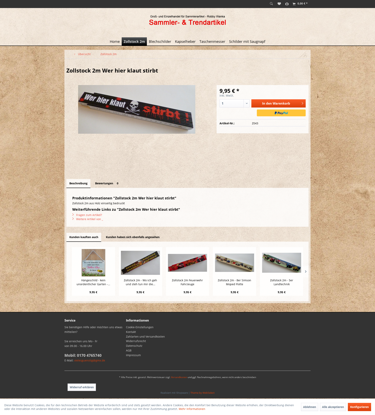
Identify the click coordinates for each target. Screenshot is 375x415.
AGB (128, 350)
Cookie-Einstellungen (140, 327)
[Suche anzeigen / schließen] (271, 4)
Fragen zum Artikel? (88, 215)
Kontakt (131, 332)
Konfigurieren (359, 407)
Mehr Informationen (192, 409)
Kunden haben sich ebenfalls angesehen (133, 237)
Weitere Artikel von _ (89, 219)
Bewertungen (106, 183)
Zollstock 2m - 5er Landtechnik (281, 282)
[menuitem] (271, 4)
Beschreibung (78, 183)
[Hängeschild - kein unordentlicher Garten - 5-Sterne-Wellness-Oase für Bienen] (93, 262)
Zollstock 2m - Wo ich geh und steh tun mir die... (140, 282)
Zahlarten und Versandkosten (145, 336)
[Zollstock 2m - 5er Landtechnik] (281, 262)
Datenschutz (134, 346)
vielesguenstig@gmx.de (89, 360)
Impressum (133, 355)
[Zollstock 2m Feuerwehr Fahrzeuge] (187, 262)
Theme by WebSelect (202, 392)
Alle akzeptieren (333, 407)
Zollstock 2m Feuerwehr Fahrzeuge (187, 282)
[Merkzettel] (279, 4)
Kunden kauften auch (83, 237)
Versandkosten (179, 377)
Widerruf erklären (82, 387)
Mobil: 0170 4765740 (83, 355)
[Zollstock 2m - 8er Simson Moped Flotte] (234, 262)
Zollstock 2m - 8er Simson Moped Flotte (234, 282)
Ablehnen (309, 407)
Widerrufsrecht (136, 341)
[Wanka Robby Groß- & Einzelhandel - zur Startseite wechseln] (187, 20)
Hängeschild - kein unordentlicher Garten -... (93, 282)
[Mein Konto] (287, 4)
